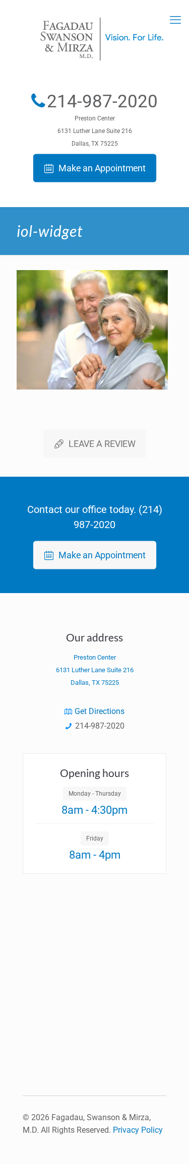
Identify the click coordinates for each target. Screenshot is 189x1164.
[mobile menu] (175, 20)
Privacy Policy (138, 1130)
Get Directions (99, 711)
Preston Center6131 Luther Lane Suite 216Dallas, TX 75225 (94, 131)
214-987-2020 (102, 101)
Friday (94, 838)
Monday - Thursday (95, 793)
